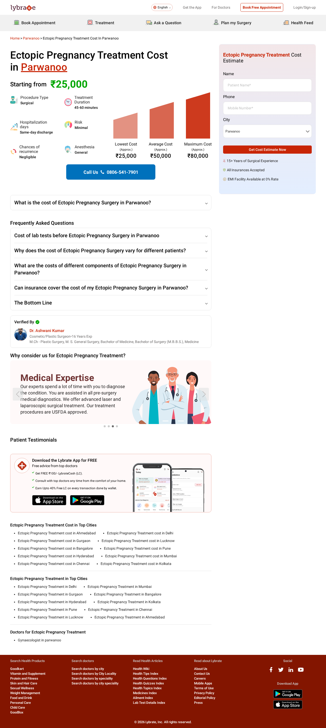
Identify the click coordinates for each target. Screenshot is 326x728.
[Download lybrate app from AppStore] (288, 708)
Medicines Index (145, 693)
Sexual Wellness (22, 688)
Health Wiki (141, 669)
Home (15, 38)
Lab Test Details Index (149, 703)
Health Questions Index (150, 678)
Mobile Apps (203, 683)
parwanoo (31, 38)
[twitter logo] (281, 671)
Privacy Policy (204, 693)
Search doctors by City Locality (94, 674)
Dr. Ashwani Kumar (47, 330)
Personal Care (20, 703)
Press (198, 703)
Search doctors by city (88, 669)
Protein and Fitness (24, 678)
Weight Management (25, 693)
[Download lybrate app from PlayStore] (288, 697)
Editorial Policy (204, 698)
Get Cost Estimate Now (267, 150)
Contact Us (202, 674)
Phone (229, 96)
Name (228, 73)
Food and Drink (21, 698)
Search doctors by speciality (92, 678)
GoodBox (16, 712)
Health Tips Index (145, 674)
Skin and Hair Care (23, 683)
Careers (200, 678)
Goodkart (17, 669)
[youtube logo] (301, 671)
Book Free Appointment (262, 7)
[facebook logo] (271, 671)
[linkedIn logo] (291, 671)
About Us (200, 669)
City (226, 119)
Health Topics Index (147, 688)
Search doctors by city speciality (95, 683)
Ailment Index (143, 698)
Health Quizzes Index (148, 683)
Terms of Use (204, 688)
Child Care (17, 707)
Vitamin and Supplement (27, 674)
